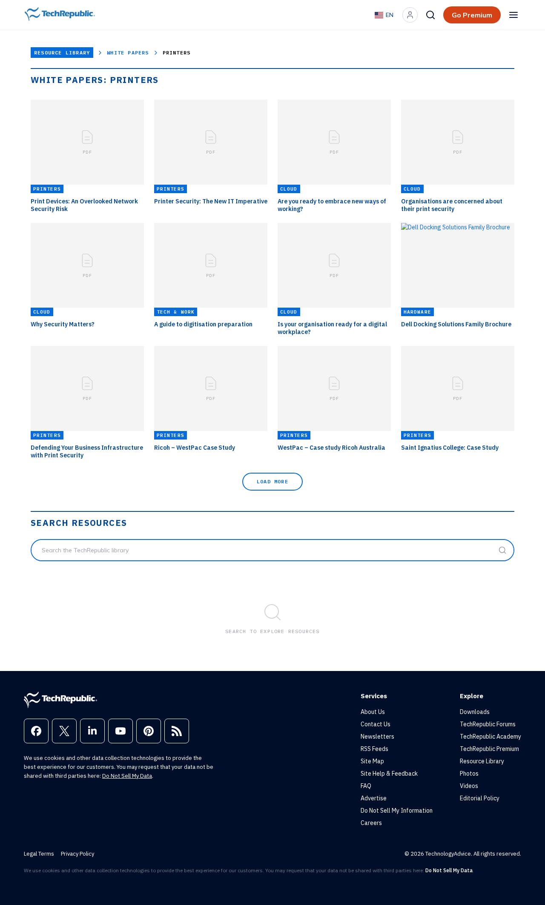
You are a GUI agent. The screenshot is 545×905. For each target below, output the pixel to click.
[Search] (430, 15)
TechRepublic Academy (490, 736)
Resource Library (62, 52)
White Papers (128, 52)
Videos (469, 786)
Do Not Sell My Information (397, 810)
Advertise (374, 798)
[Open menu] (513, 15)
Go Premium (472, 15)
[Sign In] (410, 15)
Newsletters (377, 736)
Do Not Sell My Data (127, 775)
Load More (272, 481)
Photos (469, 773)
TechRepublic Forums (488, 724)
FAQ (366, 786)
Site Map (372, 761)
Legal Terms (39, 853)
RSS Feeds (374, 749)
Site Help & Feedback (389, 773)
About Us (373, 712)
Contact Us (375, 724)
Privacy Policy (77, 853)
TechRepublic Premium (489, 749)
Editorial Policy (479, 798)
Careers (371, 823)
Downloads (475, 712)
